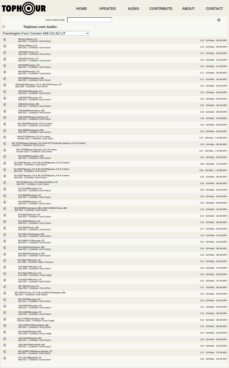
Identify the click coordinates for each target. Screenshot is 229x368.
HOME (81, 9)
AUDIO (133, 9)
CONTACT (214, 9)
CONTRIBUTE (160, 9)
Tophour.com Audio (40, 27)
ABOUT (188, 9)
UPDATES (107, 9)
